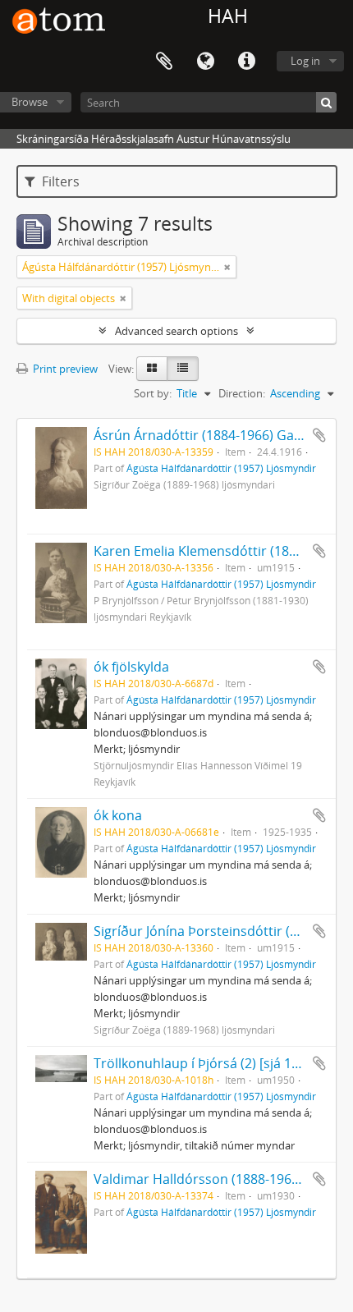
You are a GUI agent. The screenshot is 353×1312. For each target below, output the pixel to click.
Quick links (246, 61)
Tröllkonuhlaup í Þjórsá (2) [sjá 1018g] (209, 1063)
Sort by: (153, 393)
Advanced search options (176, 330)
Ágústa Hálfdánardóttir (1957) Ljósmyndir (221, 468)
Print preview (64, 368)
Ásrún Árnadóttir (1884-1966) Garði (202, 435)
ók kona (118, 815)
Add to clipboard (319, 435)
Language (205, 61)
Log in (305, 60)
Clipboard (164, 61)
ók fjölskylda (131, 667)
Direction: (241, 393)
